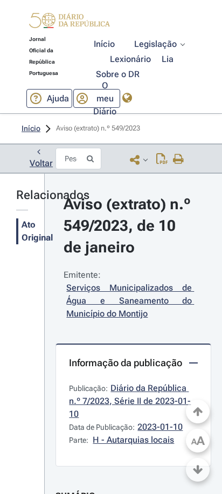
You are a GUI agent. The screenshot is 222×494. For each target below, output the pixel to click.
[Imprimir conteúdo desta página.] (178, 159)
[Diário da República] (69, 23)
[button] (69, 22)
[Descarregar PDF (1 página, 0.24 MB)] (162, 159)
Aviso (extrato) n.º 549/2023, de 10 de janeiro (129, 225)
